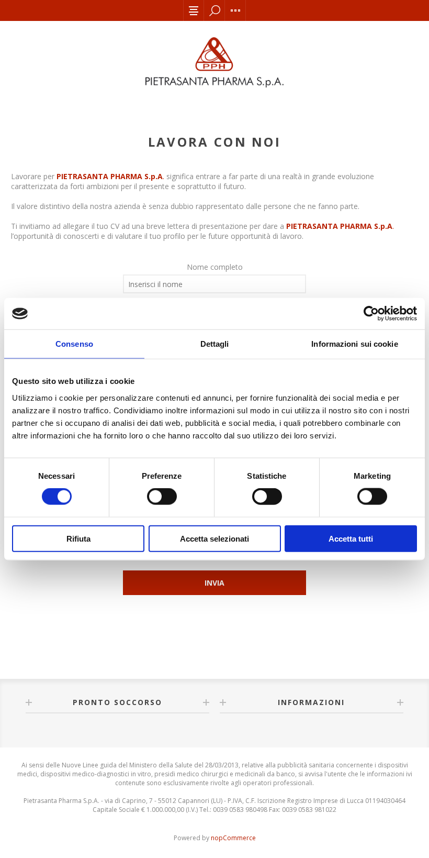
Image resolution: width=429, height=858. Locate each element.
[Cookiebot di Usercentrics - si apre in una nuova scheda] (371, 314)
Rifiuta (78, 538)
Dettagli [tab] (214, 343)
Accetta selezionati (214, 538)
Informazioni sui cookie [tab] (354, 343)
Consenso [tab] (74, 343)
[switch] (162, 496)
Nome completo (215, 267)
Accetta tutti (351, 538)
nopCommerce (233, 837)
